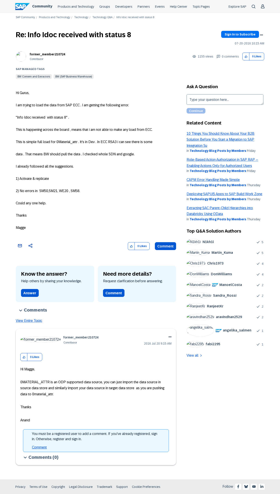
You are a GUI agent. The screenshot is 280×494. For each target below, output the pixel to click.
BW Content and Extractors (34, 76)
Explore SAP (237, 6)
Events (160, 6)
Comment (165, 246)
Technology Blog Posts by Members (218, 150)
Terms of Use (38, 487)
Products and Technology (76, 6)
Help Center (178, 6)
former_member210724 (47, 54)
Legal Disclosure (81, 487)
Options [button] (261, 35)
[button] (246, 56)
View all (192, 355)
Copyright (58, 487)
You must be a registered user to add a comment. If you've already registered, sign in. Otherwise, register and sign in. (94, 436)
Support (122, 487)
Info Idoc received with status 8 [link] (135, 17)
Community (42, 6)
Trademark (104, 487)
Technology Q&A (102, 17)
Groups (104, 6)
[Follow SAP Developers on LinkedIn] (262, 486)
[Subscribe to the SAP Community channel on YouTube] (254, 486)
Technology (81, 17)
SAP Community (25, 17)
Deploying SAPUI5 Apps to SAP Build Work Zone (224, 194)
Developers (123, 6)
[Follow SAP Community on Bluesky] (246, 486)
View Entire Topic (29, 320)
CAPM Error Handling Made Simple (213, 180)
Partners (144, 6)
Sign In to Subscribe (240, 34)
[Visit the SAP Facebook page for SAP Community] (238, 486)
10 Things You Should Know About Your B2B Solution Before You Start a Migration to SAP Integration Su (220, 139)
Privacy (20, 487)
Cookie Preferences (146, 487)
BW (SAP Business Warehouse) (73, 76)
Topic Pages (201, 6)
